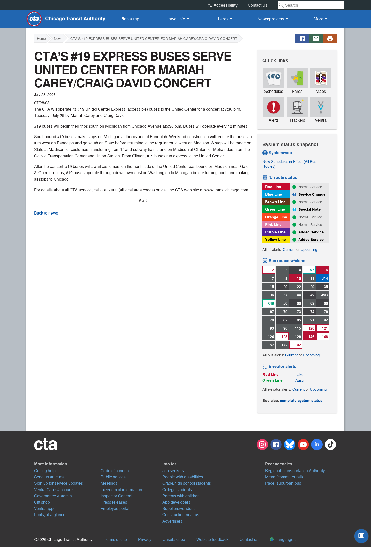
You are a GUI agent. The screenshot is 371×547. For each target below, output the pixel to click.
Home (41, 39)
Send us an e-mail (50, 477)
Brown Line (275, 202)
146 (311, 337)
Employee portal (115, 508)
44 (299, 295)
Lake (299, 374)
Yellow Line (275, 239)
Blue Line (273, 194)
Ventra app (44, 508)
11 (312, 278)
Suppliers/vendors (178, 508)
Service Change (311, 194)
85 (299, 320)
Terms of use (115, 539)
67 (272, 312)
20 (285, 287)
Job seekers (173, 471)
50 (285, 303)
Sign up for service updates (58, 483)
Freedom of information (121, 490)
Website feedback (212, 539)
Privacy (144, 539)
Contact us (249, 539)
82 (285, 320)
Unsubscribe (174, 539)
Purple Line (275, 232)
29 (312, 287)
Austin (300, 380)
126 (298, 337)
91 (312, 320)
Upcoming (309, 249)
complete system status (301, 400)
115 (298, 328)
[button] (95, 463)
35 (326, 287)
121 (325, 328)
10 (299, 278)
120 (311, 328)
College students (177, 490)
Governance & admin (53, 496)
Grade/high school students (186, 483)
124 (271, 337)
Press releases (114, 502)
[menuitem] (130, 19)
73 (299, 312)
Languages (285, 539)
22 (299, 287)
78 (272, 320)
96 (285, 328)
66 (326, 303)
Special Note (309, 209)
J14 (325, 278)
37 (285, 295)
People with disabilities (182, 477)
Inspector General (116, 496)
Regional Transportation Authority (295, 471)
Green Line (275, 209)
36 (272, 295)
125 (284, 337)
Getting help (45, 471)
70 (285, 312)
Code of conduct (115, 471)
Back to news (46, 213)
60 (299, 303)
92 (326, 320)
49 (312, 295)
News (58, 39)
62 (312, 303)
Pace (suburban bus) (283, 483)
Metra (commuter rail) (284, 477)
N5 (312, 270)
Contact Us (258, 5)
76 (326, 312)
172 (284, 345)
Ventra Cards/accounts (54, 490)
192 (298, 345)
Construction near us (180, 515)
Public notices (113, 477)
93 (272, 328)
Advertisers (172, 521)
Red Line (273, 187)
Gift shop (42, 502)
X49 (270, 303)
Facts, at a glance (49, 515)
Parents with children (181, 496)
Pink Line (273, 224)
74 (312, 312)
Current (289, 249)
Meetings (109, 483)
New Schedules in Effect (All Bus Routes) (289, 163)
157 (271, 345)
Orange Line (276, 217)
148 (325, 337)
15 (272, 287)
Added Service (311, 232)
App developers (176, 502)
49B (324, 295)
